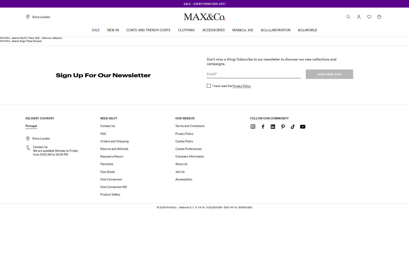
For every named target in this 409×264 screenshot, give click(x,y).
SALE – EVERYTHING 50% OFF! (205, 3)
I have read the (232, 85)
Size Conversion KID (113, 186)
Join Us (180, 171)
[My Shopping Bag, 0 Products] (379, 16)
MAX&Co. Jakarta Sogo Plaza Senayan (21, 40)
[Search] (348, 16)
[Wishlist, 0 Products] (369, 16)
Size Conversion (111, 179)
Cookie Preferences (188, 148)
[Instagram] (253, 127)
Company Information (189, 156)
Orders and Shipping (114, 141)
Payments (106, 163)
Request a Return (111, 156)
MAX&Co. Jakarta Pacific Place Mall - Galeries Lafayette (31, 37)
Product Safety (110, 194)
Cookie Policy (184, 141)
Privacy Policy (242, 85)
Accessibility (183, 179)
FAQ (103, 133)
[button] (358, 16)
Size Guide (107, 171)
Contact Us (107, 125)
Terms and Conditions (189, 125)
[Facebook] (263, 127)
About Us (181, 163)
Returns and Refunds (114, 148)
